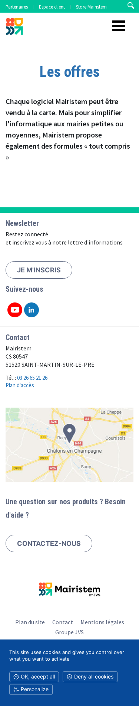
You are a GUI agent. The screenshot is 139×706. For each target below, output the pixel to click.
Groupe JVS (69, 632)
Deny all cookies (93, 676)
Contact (62, 622)
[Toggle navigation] (118, 26)
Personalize (35, 689)
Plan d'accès (20, 385)
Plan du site (30, 622)
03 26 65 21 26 (32, 377)
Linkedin (31, 309)
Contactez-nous (49, 543)
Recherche (130, 5)
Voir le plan (69, 445)
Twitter (14, 309)
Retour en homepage (15, 28)
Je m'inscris (39, 270)
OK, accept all (38, 676)
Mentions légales (102, 622)
